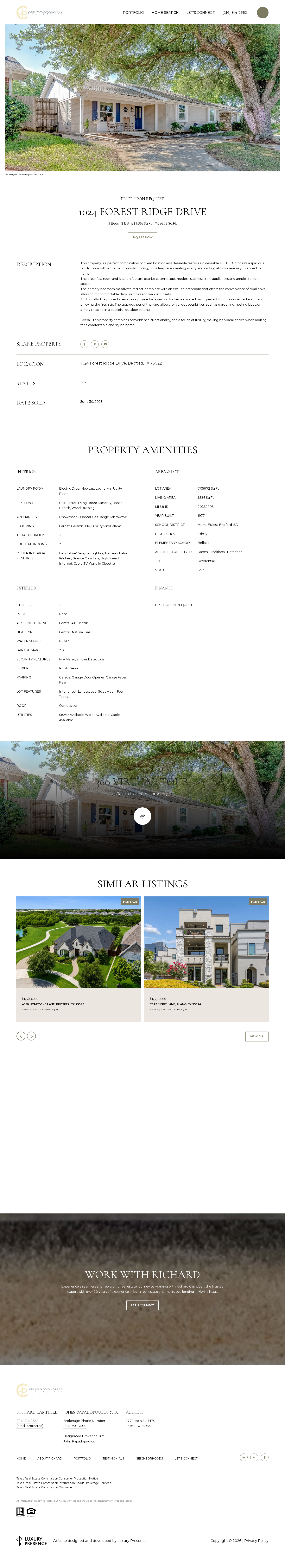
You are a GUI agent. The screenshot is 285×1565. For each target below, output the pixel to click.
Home (21, 1458)
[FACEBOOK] (265, 1457)
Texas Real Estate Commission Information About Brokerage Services (63, 1483)
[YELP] (254, 1457)
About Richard (49, 1458)
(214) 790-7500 (74, 1426)
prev (20, 1036)
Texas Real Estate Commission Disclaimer (44, 1487)
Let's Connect (186, 1458)
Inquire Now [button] (142, 237)
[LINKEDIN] (244, 1457)
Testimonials (113, 1458)
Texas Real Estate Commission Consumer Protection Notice (57, 1478)
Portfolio (133, 12)
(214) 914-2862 (235, 12)
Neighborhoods (149, 1458)
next (31, 1036)
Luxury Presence (132, 1541)
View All (257, 1036)
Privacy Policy (256, 1541)
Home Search (165, 12)
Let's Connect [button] (142, 1305)
